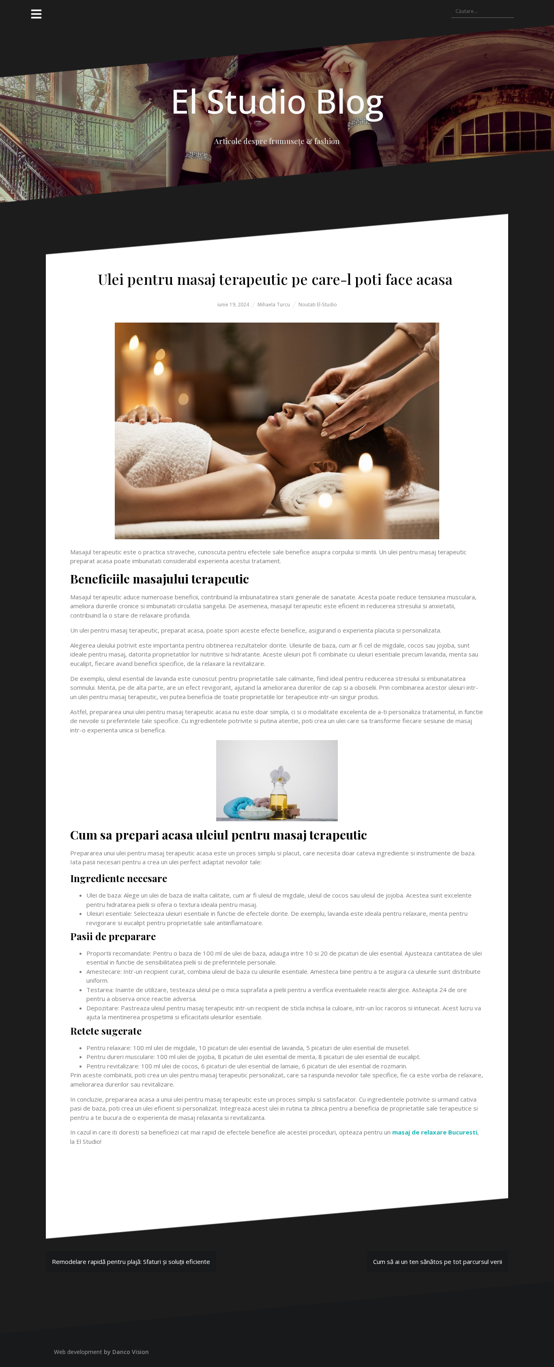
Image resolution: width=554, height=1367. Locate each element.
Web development (78, 1352)
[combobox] (482, 11)
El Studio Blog (277, 100)
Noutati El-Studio (317, 304)
